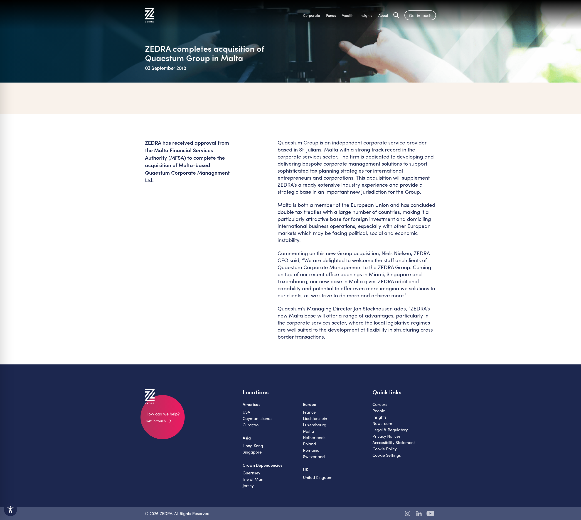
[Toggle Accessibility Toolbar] (10, 510)
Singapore (252, 452)
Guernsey (251, 473)
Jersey (248, 485)
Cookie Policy (384, 449)
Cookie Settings (386, 455)
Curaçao (250, 424)
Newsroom (382, 423)
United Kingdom (317, 477)
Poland (309, 444)
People (378, 410)
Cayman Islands (257, 418)
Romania (311, 450)
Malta (308, 431)
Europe (309, 404)
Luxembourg (314, 424)
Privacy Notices (386, 436)
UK (305, 469)
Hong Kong (253, 445)
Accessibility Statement (393, 442)
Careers (379, 404)
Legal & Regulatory (390, 429)
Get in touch (420, 15)
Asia (247, 438)
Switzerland (314, 456)
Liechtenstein (315, 418)
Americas (251, 404)
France (309, 412)
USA (246, 412)
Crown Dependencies (262, 465)
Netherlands (314, 437)
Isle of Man (253, 479)
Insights (379, 417)
